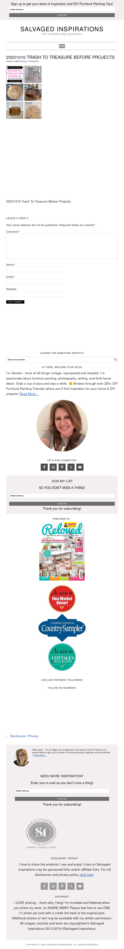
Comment (13, 231)
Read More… (29, 393)
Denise (24, 61)
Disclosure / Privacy (24, 736)
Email (10, 277)
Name (11, 264)
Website (11, 289)
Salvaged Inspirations (62, 28)
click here (86, 874)
